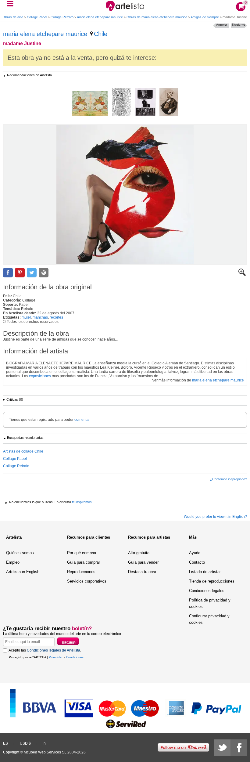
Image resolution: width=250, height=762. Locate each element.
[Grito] (145, 102)
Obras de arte (12, 17)
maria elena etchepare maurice (100, 17)
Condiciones (75, 657)
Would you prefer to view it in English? (215, 517)
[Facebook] (238, 747)
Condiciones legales (206, 590)
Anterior (221, 24)
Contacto (197, 562)
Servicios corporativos (86, 581)
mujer (26, 317)
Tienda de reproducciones (211, 581)
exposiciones (40, 376)
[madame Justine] (125, 194)
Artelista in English (22, 571)
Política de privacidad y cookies (209, 603)
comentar (82, 419)
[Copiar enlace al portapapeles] (43, 272)
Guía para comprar (83, 562)
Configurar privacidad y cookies (209, 619)
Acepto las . (45, 650)
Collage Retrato (62, 17)
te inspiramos (82, 502)
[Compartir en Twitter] (32, 272)
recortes (56, 317)
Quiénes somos (20, 553)
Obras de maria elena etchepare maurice (157, 17)
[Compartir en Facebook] (8, 272)
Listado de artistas (205, 571)
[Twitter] (222, 747)
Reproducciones (81, 571)
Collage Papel (37, 17)
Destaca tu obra (142, 571)
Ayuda (194, 553)
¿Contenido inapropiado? (228, 479)
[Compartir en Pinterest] (20, 272)
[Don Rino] (169, 102)
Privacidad (56, 657)
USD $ (25, 743)
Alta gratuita (138, 553)
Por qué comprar (81, 553)
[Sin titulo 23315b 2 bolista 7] (121, 102)
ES (5, 743)
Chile (100, 34)
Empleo (13, 562)
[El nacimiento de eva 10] (90, 103)
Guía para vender (143, 562)
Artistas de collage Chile (23, 451)
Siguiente (238, 24)
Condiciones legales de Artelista (53, 650)
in (44, 743)
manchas (40, 317)
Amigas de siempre (205, 17)
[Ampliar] (242, 275)
